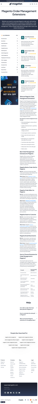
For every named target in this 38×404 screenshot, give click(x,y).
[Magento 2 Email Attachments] (28, 41)
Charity (11, 375)
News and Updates (22, 367)
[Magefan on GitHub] (5, 393)
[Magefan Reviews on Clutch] (21, 400)
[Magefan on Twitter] (13, 393)
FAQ (32, 372)
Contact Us (12, 377)
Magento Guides (22, 369)
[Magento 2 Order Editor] (28, 71)
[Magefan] (16, 4)
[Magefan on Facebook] (11, 393)
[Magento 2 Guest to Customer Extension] (28, 86)
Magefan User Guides (23, 365)
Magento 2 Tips (22, 370)
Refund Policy (33, 365)
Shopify (20, 376)
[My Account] (36, 4)
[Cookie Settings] (32, 402)
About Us (12, 362)
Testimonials (12, 363)
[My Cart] (32, 4)
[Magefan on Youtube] (19, 393)
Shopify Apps (3, 365)
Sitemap (2, 367)
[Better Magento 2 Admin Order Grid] (28, 56)
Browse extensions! (28, 0)
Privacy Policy (33, 367)
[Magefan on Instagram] (16, 393)
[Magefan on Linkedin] (8, 393)
